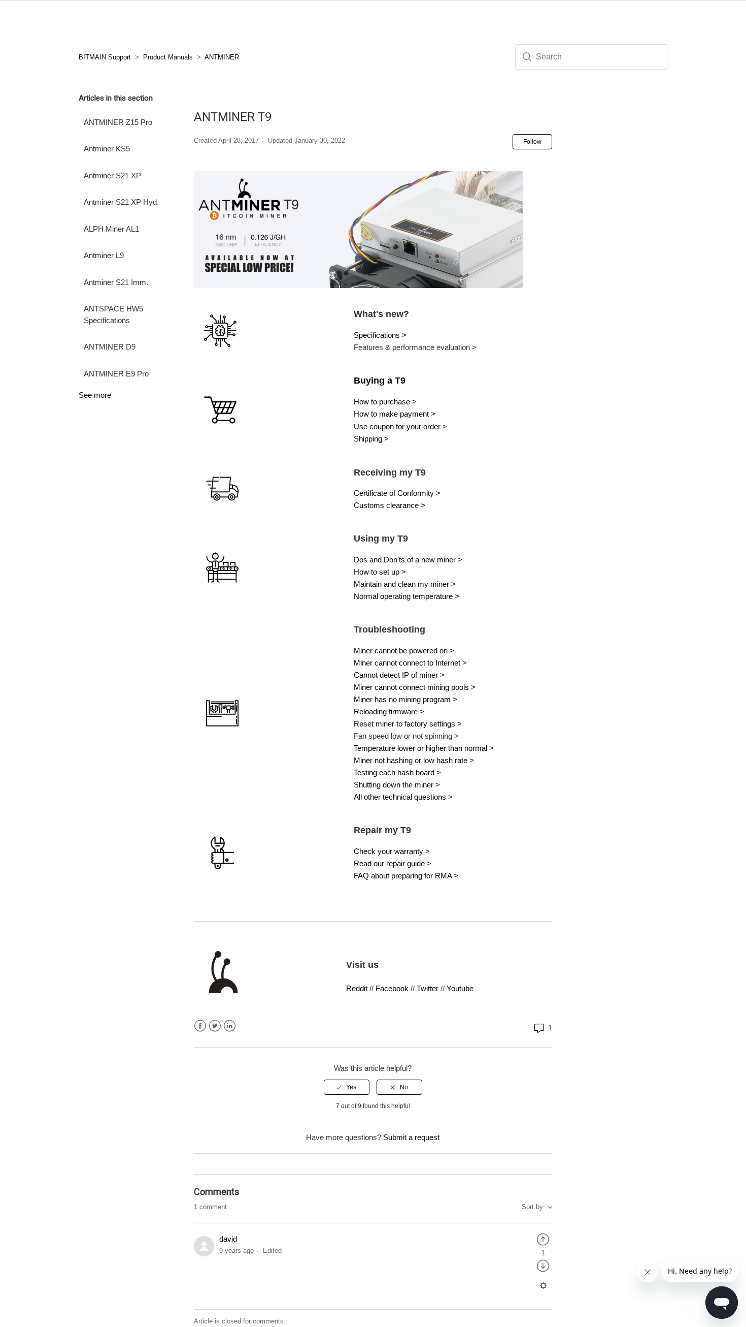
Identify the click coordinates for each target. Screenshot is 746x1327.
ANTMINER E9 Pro (116, 373)
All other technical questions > (403, 797)
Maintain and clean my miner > (405, 584)
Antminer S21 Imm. (116, 282)
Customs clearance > (389, 505)
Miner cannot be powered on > (404, 650)
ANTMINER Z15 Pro (118, 122)
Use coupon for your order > (400, 426)
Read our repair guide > (393, 863)
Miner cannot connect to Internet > (410, 662)
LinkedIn (229, 1026)
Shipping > (371, 438)
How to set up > (381, 571)
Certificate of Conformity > (397, 493)
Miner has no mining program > (405, 699)
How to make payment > (394, 413)
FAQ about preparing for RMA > (406, 875)
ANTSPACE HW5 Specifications (113, 314)
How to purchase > (385, 401)
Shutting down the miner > (397, 784)
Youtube (460, 988)
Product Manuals (168, 57)
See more (95, 395)
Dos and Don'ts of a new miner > (408, 559)
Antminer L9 (104, 255)
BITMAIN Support (105, 57)
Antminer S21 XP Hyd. (121, 202)
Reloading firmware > (389, 711)
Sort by (533, 1207)
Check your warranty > (392, 851)
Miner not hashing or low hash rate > (414, 760)
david (228, 1239)
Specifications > (380, 335)
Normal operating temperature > (406, 596)
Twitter (427, 988)
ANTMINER (222, 57)
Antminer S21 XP (112, 175)
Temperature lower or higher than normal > (424, 748)
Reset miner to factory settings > (408, 723)
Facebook (392, 988)
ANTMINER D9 (109, 346)
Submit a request (411, 1137)
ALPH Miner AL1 (111, 229)
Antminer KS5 (107, 148)
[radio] (346, 1087)
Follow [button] (532, 141)
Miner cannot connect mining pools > (415, 687)
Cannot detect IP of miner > (399, 675)
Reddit (356, 988)
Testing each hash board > (397, 772)
